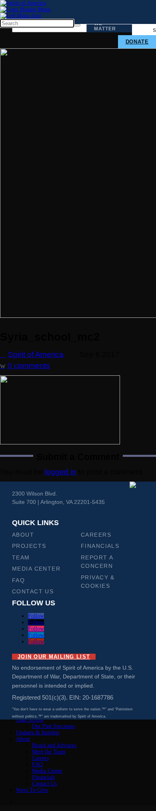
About (23, 534)
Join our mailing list (54, 657)
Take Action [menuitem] (29, 720)
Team (21, 557)
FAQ (18, 580)
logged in (60, 472)
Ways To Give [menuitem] (32, 790)
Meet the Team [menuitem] (49, 752)
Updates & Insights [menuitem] (37, 733)
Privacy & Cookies (98, 581)
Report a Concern (97, 561)
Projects (29, 546)
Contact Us (33, 591)
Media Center (36, 568)
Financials (100, 546)
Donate (137, 42)
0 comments (29, 365)
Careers (96, 534)
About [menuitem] (23, 739)
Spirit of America (36, 354)
